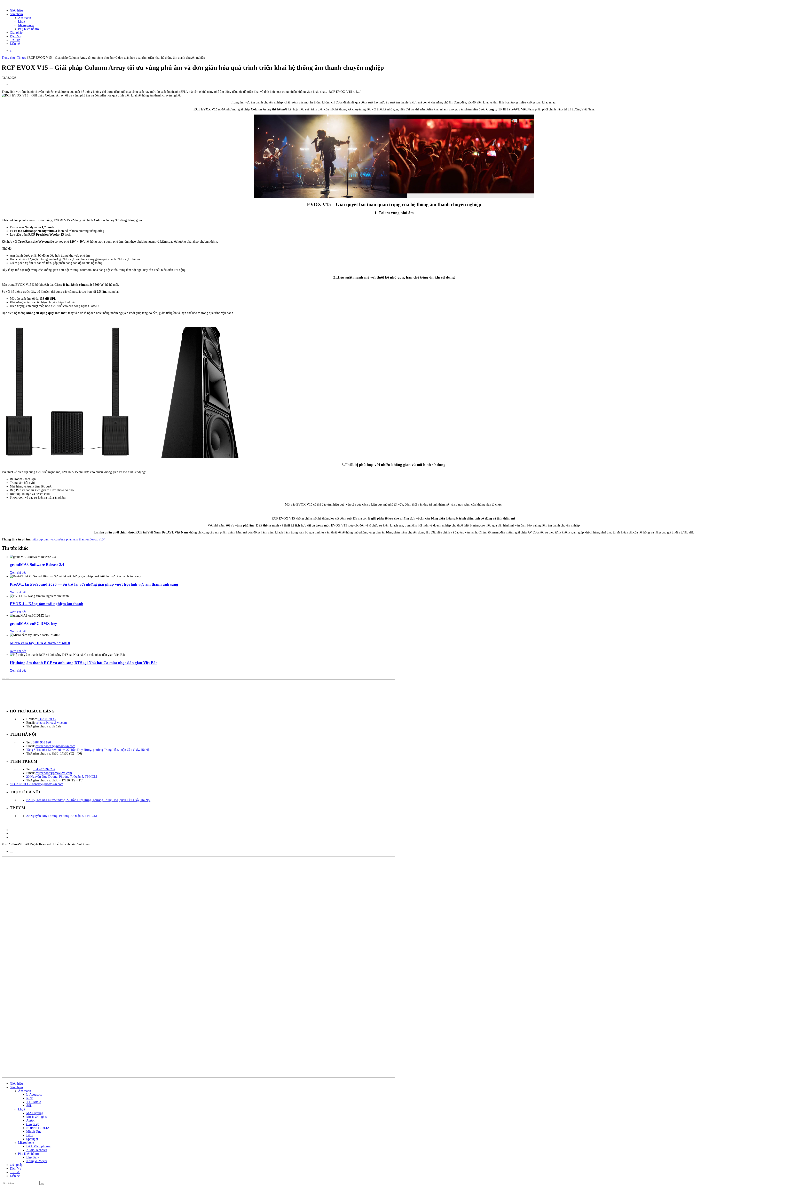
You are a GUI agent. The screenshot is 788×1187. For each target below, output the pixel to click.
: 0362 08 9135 (20, 784)
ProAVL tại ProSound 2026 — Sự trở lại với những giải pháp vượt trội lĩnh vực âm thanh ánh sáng (94, 584)
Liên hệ (15, 43)
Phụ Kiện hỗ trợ (28, 29)
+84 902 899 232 (44, 769)
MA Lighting (34, 1113)
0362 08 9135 (47, 719)
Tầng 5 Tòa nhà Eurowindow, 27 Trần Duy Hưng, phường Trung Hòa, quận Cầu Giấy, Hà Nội (88, 749)
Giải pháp (16, 32)
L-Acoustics (34, 1094)
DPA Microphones (38, 1146)
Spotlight (32, 1139)
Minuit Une (33, 1131)
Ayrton (30, 1120)
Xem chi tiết (18, 572)
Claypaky (32, 1124)
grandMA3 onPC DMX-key (33, 623)
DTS (29, 1135)
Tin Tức (15, 40)
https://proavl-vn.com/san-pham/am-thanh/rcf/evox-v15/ (68, 539)
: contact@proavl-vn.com (46, 784)
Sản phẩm (16, 14)
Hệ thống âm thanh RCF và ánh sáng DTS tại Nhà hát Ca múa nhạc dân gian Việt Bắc (83, 663)
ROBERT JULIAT (38, 1128)
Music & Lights (36, 1116)
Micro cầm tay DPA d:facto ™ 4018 (40, 643)
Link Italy (32, 1157)
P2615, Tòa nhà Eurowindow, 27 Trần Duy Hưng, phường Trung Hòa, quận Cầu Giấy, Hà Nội (88, 800)
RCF (29, 1098)
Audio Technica (36, 1150)
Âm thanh (24, 17)
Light (21, 21)
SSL (29, 1105)
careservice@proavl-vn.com (54, 773)
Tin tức (21, 57)
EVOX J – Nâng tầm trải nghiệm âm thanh (46, 604)
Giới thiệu (16, 10)
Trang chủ (8, 57)
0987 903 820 (42, 742)
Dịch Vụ (15, 36)
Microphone (26, 25)
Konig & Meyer (36, 1161)
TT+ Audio (33, 1102)
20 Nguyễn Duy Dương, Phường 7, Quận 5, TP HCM (61, 776)
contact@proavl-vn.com (51, 722)
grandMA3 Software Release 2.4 (37, 564)
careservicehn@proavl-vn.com (55, 746)
